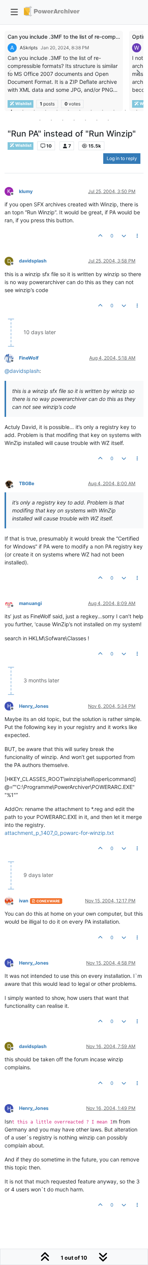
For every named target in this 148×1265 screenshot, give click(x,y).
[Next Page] (137, 72)
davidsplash (33, 261)
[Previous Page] (10, 72)
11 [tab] (125, 110)
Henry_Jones (34, 706)
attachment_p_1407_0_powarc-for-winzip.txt (59, 833)
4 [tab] (45, 110)
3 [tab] (34, 110)
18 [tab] (97, 120)
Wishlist (22, 145)
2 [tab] (23, 110)
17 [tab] (85, 120)
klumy (26, 191)
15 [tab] (62, 120)
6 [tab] (68, 110)
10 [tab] (114, 110)
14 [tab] (51, 120)
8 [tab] (91, 110)
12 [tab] (136, 110)
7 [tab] (79, 110)
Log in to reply (122, 158)
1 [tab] (11, 110)
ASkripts (29, 47)
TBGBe (26, 483)
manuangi (30, 603)
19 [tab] (108, 120)
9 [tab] (102, 110)
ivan (23, 901)
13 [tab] (40, 120)
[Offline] (12, 357)
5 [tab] (57, 110)
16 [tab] (74, 120)
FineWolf (29, 358)
